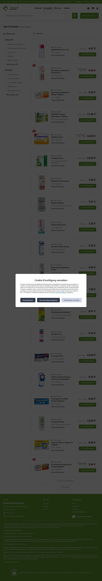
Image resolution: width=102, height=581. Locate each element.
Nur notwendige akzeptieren (48, 300)
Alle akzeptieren (28, 300)
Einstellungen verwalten (71, 300)
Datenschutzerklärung (61, 292)
